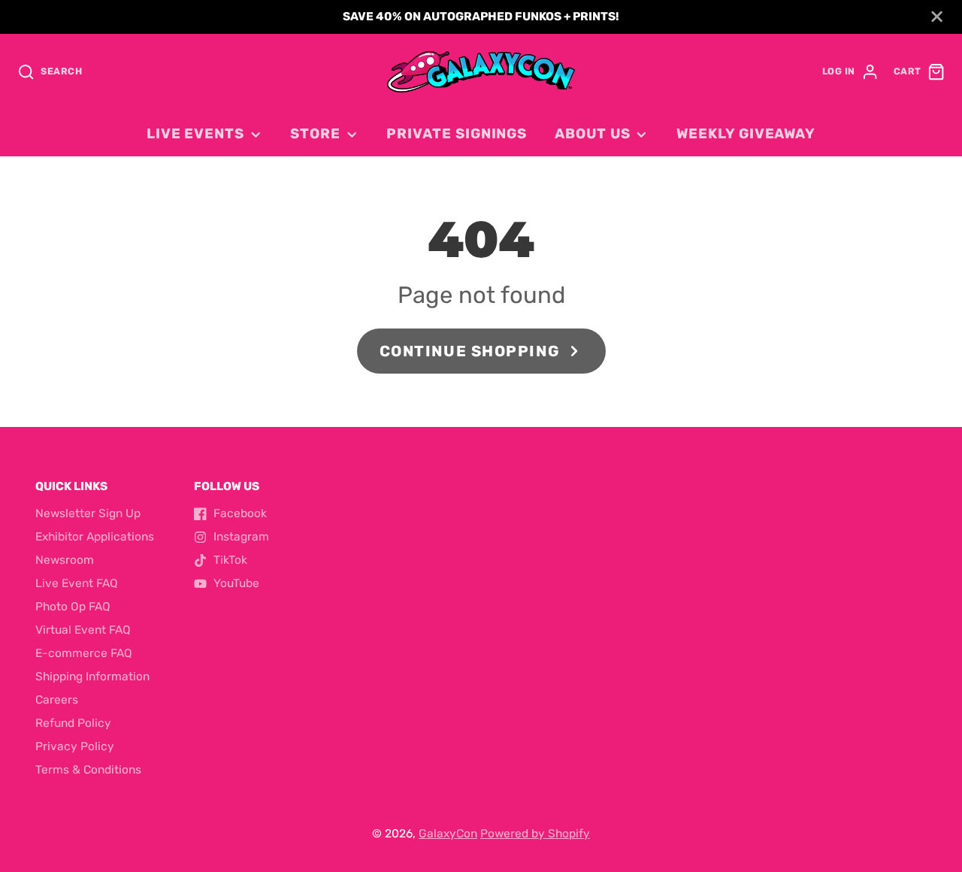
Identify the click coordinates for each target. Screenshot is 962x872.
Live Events (195, 134)
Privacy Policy (74, 746)
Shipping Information (92, 676)
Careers (56, 700)
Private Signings (456, 134)
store (315, 134)
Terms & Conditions (88, 770)
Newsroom (64, 560)
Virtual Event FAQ (83, 630)
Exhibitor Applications (94, 536)
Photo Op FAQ (72, 606)
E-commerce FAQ (83, 653)
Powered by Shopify (535, 833)
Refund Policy (73, 723)
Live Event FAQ (76, 583)
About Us (592, 134)
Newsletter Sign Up (88, 513)
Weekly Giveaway (745, 134)
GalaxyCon (448, 833)
